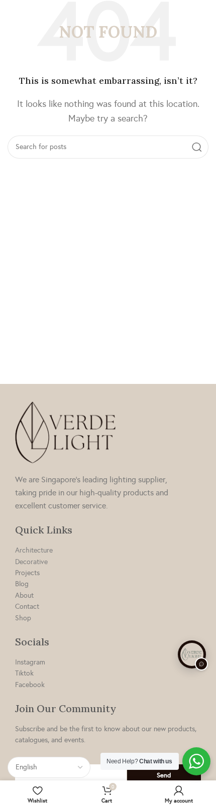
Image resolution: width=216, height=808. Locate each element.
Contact (27, 606)
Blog (22, 584)
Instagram (30, 662)
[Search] (196, 147)
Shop (23, 618)
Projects (27, 573)
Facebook (30, 685)
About (24, 595)
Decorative (31, 562)
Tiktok (24, 673)
